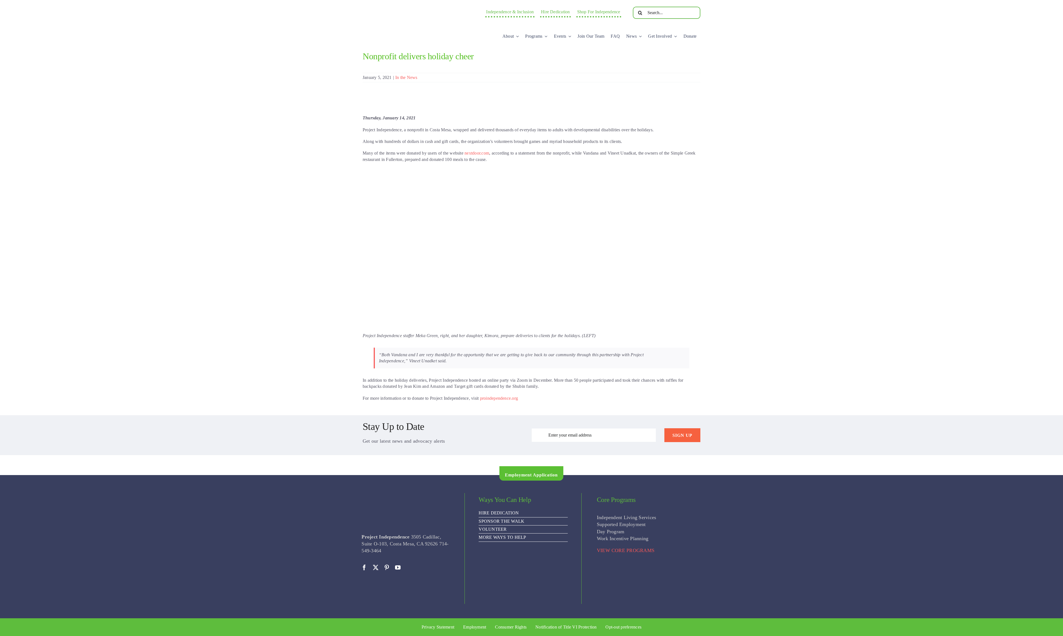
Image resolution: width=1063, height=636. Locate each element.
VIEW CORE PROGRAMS (625, 550)
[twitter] (375, 567)
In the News (406, 77)
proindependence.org (499, 398)
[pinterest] (386, 567)
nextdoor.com (477, 153)
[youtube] (398, 567)
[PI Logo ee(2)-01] (408, 7)
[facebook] (364, 567)
